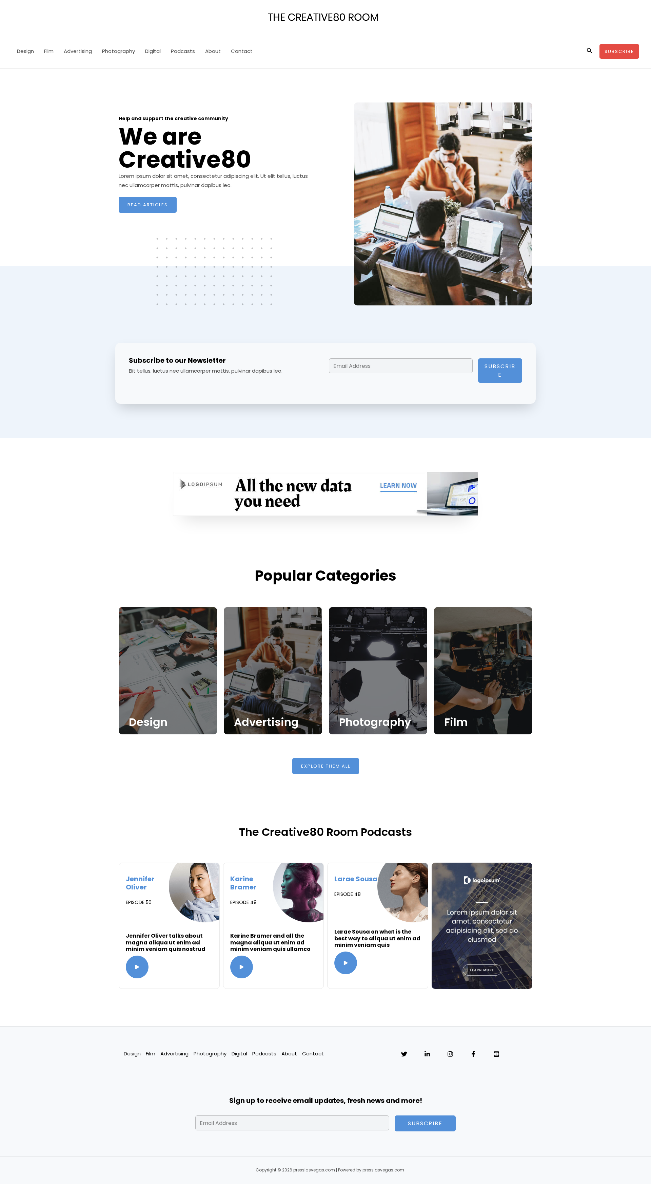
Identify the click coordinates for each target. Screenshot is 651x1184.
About (213, 51)
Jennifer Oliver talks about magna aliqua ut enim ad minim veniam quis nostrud (165, 942)
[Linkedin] (427, 1054)
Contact (242, 51)
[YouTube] (496, 1054)
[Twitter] (404, 1054)
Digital (153, 51)
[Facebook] (473, 1054)
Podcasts (183, 51)
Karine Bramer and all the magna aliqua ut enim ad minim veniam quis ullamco (270, 942)
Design (25, 51)
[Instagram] (450, 1054)
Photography (118, 51)
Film (49, 51)
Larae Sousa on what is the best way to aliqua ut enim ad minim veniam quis (377, 938)
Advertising (78, 51)
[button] (590, 51)
